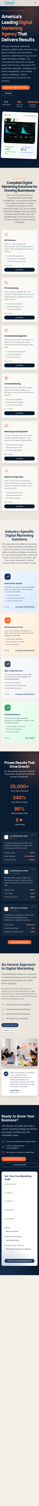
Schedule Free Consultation (16, 88)
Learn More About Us (10, 1025)
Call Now (8, 93)
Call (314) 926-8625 (19, 1165)
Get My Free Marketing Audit (19, 1261)
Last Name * (9, 1201)
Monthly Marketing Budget (13, 1236)
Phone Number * (10, 1219)
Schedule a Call (8, 1030)
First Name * (9, 1193)
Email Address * (10, 1210)
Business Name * (10, 1184)
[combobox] (19, 1231)
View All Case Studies (19, 942)
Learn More (19, 269)
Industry (7, 1227)
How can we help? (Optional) (14, 1245)
